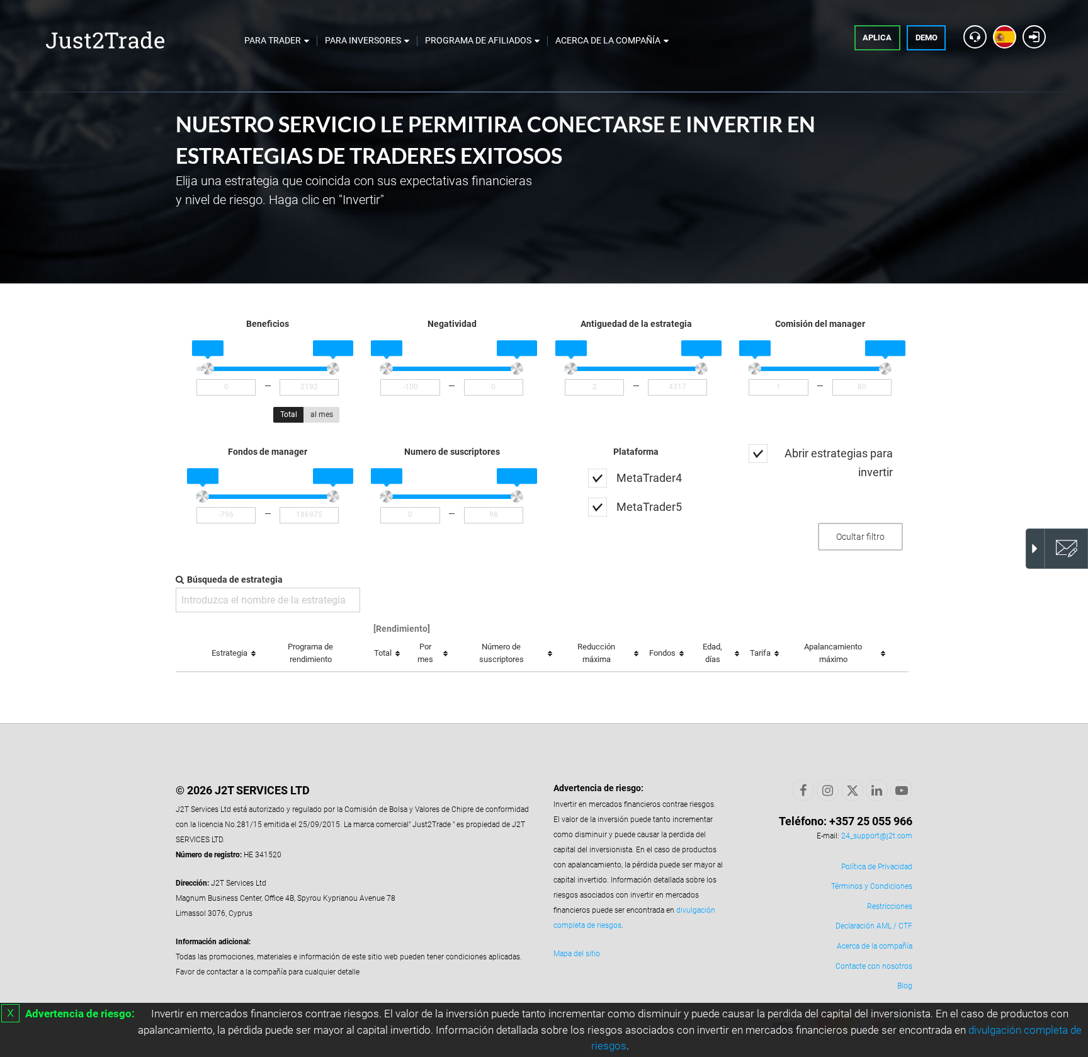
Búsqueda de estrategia (235, 579)
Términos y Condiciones (871, 886)
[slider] (207, 369)
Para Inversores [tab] (363, 40)
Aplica (877, 37)
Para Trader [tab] (272, 40)
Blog (904, 985)
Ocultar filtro (860, 537)
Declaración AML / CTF (874, 926)
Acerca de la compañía (874, 946)
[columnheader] (232, 654)
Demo (926, 37)
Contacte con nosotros (874, 966)
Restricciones (889, 906)
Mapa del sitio (576, 953)
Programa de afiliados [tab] (478, 40)
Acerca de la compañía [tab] (607, 40)
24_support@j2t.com (876, 835)
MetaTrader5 (649, 506)
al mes (321, 414)
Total (288, 414)
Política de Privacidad (876, 866)
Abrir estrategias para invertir (839, 463)
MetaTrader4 (649, 477)
